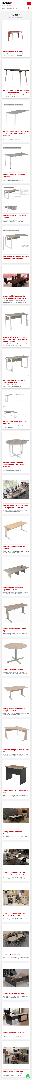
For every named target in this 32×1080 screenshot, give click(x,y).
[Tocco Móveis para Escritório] (6, 3)
